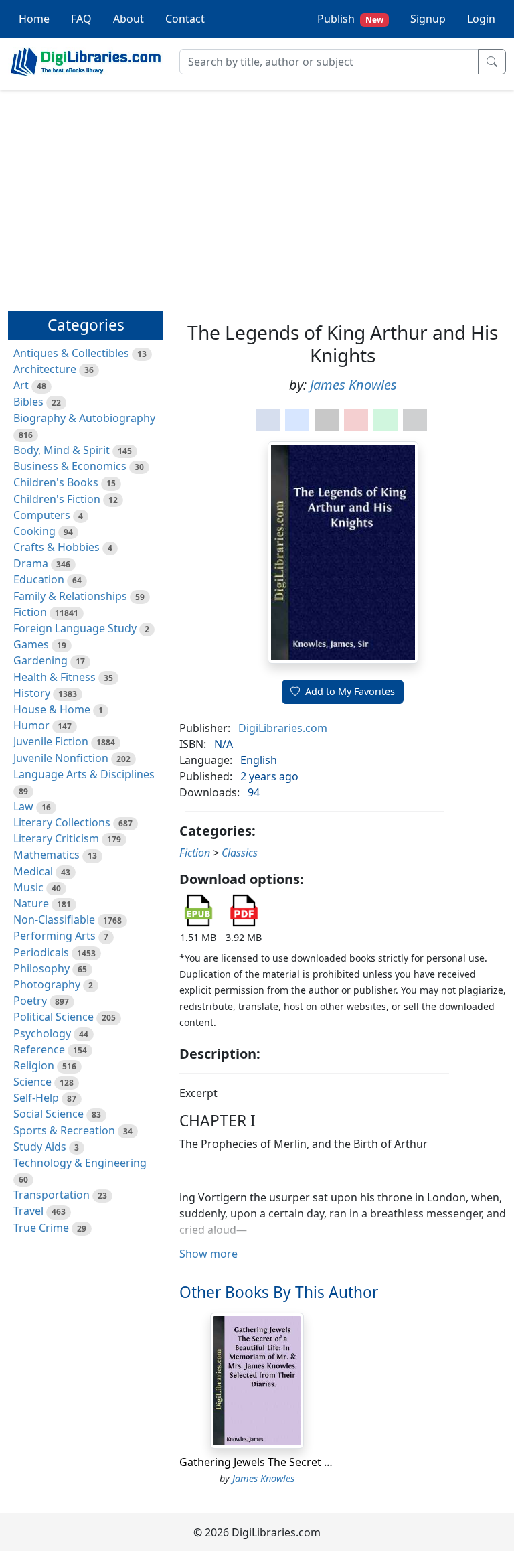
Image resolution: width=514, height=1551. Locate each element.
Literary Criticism (56, 838)
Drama (30, 563)
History (31, 693)
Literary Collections (61, 822)
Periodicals (41, 952)
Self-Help (36, 1097)
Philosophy (41, 968)
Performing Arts (54, 935)
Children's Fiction (56, 499)
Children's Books (55, 482)
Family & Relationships (70, 596)
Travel (28, 1210)
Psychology (42, 1033)
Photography (46, 984)
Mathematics (46, 854)
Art (21, 385)
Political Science (53, 1016)
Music (28, 887)
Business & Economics (69, 466)
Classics (240, 852)
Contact (185, 18)
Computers (41, 515)
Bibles (28, 401)
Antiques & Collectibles (71, 353)
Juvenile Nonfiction (60, 758)
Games (31, 644)
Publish (350, 18)
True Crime (41, 1227)
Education (38, 579)
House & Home (51, 709)
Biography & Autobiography (84, 418)
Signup (428, 18)
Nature (31, 903)
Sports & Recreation (64, 1130)
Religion (33, 1065)
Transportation (51, 1194)
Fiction (30, 612)
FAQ (81, 18)
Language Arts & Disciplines (84, 774)
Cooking (34, 531)
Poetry (30, 1000)
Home (34, 18)
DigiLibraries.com (282, 728)
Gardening (40, 660)
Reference (39, 1049)
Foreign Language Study (75, 628)
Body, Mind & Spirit (61, 450)
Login (481, 18)
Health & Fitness (54, 677)
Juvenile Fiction (50, 741)
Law (23, 806)
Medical (33, 871)
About (128, 18)
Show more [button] (208, 1253)
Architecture (44, 369)
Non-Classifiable (54, 919)
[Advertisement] (257, 194)
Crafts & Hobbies (56, 547)
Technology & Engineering (80, 1162)
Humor (31, 725)
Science (32, 1081)
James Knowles (353, 385)
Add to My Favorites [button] (350, 691)
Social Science (48, 1113)
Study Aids (39, 1146)
